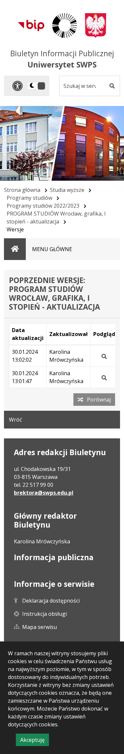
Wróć (15, 419)
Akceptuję (34, 741)
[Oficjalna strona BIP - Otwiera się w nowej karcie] (31, 25)
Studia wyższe (67, 190)
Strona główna (22, 190)
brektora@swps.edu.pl (43, 492)
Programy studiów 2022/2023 (43, 205)
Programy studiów (29, 197)
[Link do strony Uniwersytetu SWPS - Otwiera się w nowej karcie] (64, 25)
